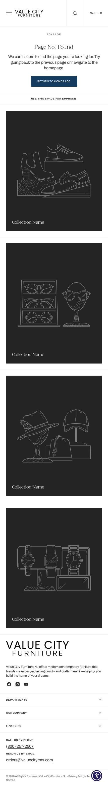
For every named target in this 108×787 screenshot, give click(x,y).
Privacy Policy (76, 776)
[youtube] (26, 684)
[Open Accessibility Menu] (96, 775)
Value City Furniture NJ (52, 776)
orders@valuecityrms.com (29, 760)
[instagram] (18, 684)
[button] (8, 13)
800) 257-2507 (21, 746)
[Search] (75, 13)
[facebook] (9, 684)
